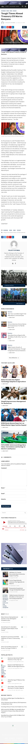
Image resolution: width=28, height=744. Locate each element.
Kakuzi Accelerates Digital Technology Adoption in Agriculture (13, 380)
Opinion (14, 10)
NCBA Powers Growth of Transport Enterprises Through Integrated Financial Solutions (17, 348)
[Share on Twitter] (5, 27)
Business (3, 10)
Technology (19, 738)
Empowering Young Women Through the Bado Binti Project (17, 589)
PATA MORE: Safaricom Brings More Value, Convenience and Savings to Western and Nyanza (13, 447)
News (11, 10)
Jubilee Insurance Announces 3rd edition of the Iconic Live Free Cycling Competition (16, 597)
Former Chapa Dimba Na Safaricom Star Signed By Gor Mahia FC (16, 582)
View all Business (13, 357)
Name (3, 488)
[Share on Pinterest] (10, 27)
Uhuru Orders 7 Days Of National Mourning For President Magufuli (16, 687)
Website (3, 499)
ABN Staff (12, 317)
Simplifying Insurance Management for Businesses (13, 402)
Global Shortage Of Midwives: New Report (16, 680)
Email (3, 493)
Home (6, 738)
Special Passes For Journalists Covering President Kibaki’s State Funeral (9, 628)
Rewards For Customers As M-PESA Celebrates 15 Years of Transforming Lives (10, 638)
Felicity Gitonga (10, 22)
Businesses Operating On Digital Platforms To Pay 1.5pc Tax (16, 658)
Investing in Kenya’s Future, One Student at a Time (14, 706)
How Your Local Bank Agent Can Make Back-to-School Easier (17, 314)
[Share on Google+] (7, 27)
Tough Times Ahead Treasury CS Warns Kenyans (14, 232)
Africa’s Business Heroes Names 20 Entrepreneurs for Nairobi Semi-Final (17, 325)
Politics (14, 740)
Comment (4, 468)
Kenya (7, 10)
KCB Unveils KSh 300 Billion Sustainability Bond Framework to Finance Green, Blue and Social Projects (13, 711)
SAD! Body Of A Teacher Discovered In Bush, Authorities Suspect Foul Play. (17, 574)
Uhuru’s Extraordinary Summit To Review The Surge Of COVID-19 (9, 647)
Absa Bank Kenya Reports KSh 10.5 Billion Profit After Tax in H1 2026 (17, 337)
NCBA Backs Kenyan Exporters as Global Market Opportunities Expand (13, 424)
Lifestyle (8, 740)
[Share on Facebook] (2, 27)
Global (21, 740)
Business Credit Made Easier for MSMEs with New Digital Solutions (16, 665)
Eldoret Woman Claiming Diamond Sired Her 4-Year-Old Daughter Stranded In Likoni (9, 618)
